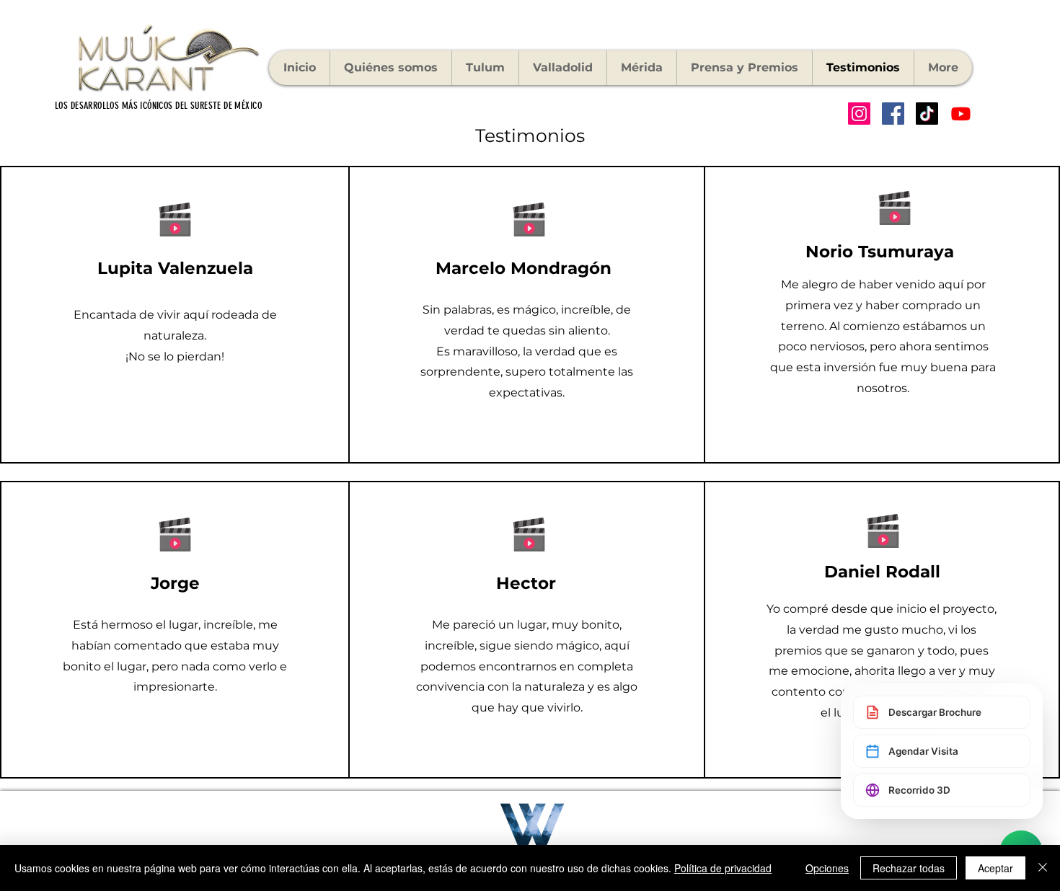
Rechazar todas (909, 868)
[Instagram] (859, 113)
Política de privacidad (723, 868)
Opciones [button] (827, 868)
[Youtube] (961, 113)
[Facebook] (893, 113)
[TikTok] (927, 113)
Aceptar (995, 868)
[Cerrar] (1042, 867)
